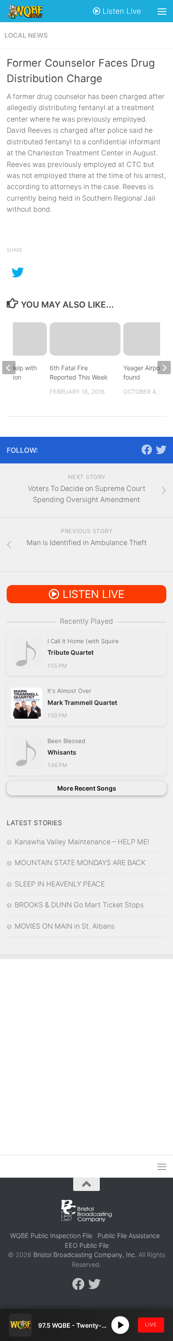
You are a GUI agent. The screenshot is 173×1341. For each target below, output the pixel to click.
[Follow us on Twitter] (161, 449)
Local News (26, 36)
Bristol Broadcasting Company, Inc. (85, 1254)
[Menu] (162, 11)
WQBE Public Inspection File (51, 1235)
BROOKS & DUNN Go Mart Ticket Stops (79, 905)
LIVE (151, 1324)
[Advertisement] (86, 1050)
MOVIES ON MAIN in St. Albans (64, 926)
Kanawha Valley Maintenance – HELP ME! (82, 842)
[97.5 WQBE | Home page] (31, 11)
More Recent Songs (86, 788)
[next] (164, 367)
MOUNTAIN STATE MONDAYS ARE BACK (80, 862)
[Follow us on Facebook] (147, 449)
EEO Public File (87, 1245)
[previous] (9, 367)
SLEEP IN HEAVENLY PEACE (60, 884)
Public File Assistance (129, 1235)
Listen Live (120, 11)
